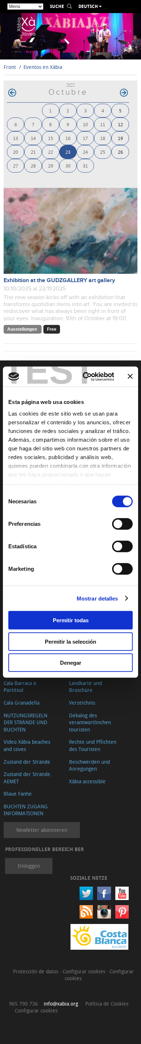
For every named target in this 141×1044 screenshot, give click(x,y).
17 (85, 138)
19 (120, 138)
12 (120, 124)
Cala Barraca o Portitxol (20, 687)
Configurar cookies (85, 971)
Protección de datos (36, 971)
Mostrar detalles (97, 598)
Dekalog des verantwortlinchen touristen (90, 722)
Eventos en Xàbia (43, 66)
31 (85, 165)
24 (85, 152)
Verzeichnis (82, 702)
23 (67, 152)
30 (67, 165)
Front (10, 66)
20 (15, 152)
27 (15, 165)
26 (120, 152)
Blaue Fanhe (18, 793)
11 (102, 124)
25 (102, 152)
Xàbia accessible (87, 781)
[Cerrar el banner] (130, 376)
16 (67, 138)
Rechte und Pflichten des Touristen (92, 745)
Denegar (70, 663)
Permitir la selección (70, 641)
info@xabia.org (61, 1003)
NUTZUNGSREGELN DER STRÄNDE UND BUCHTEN (25, 722)
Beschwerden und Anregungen (89, 765)
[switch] (122, 524)
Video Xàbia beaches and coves (27, 745)
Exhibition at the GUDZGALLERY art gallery (59, 280)
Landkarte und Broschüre (85, 687)
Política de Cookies (106, 1003)
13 (15, 138)
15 (50, 138)
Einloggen (29, 865)
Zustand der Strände (27, 761)
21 (33, 152)
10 (85, 124)
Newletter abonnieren (41, 829)
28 (33, 165)
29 (50, 165)
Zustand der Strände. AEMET (28, 778)
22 (50, 152)
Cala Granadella (21, 702)
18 (102, 138)
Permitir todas (71, 620)
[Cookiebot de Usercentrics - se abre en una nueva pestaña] (85, 376)
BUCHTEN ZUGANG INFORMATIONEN (26, 810)
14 (33, 138)
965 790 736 (23, 1003)
